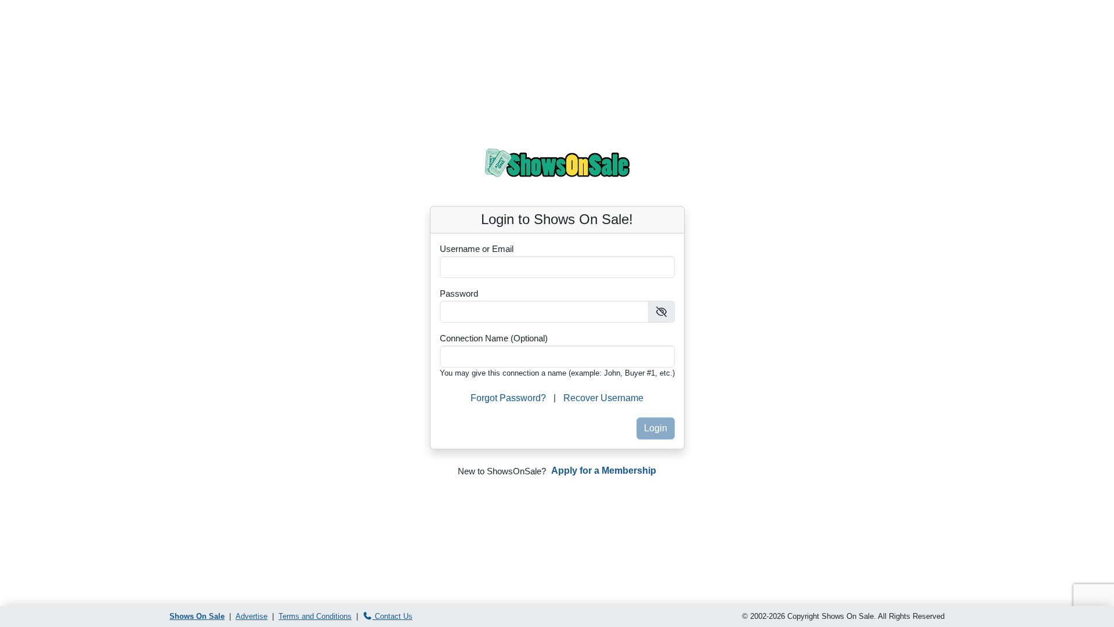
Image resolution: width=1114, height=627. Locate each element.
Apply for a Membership (603, 470)
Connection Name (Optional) (494, 338)
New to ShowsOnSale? (502, 471)
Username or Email (476, 249)
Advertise (251, 616)
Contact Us (392, 616)
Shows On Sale (197, 616)
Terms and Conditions (315, 616)
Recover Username (603, 398)
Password (459, 293)
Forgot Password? (508, 398)
